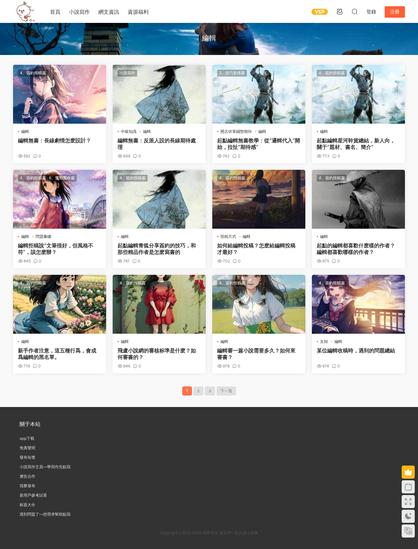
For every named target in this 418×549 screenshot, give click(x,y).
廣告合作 (27, 476)
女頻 (324, 341)
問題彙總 (43, 236)
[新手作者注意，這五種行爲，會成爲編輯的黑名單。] (59, 304)
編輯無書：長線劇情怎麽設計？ (54, 140)
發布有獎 (27, 457)
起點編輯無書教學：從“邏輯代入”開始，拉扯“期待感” (258, 143)
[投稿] (339, 11)
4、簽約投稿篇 (33, 72)
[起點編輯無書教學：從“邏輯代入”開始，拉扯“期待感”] (258, 94)
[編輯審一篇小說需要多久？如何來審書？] (258, 304)
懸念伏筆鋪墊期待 (236, 131)
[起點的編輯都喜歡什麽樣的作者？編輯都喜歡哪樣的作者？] (358, 199)
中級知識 (129, 131)
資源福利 (138, 12)
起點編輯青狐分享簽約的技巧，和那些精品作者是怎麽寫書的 (157, 248)
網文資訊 (108, 12)
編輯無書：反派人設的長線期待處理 (157, 143)
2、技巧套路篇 (232, 72)
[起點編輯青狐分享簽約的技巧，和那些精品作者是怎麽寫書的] (159, 199)
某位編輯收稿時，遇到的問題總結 (356, 350)
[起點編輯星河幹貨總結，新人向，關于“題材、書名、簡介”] (358, 94)
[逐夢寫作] (24, 11)
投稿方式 (228, 236)
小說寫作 (79, 12)
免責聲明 (27, 447)
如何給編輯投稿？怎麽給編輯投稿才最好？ (256, 248)
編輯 (25, 131)
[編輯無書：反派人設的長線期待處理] (159, 94)
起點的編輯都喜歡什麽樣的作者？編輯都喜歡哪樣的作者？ (356, 248)
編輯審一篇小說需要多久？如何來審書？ (256, 353)
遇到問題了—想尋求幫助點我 (45, 514)
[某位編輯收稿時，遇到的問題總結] (358, 304)
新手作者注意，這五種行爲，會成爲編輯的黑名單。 (57, 353)
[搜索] (354, 11)
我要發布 (27, 485)
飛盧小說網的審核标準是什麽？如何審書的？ (157, 353)
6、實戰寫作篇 (62, 177)
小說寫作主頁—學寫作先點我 (45, 466)
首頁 (55, 12)
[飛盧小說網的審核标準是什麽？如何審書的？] (159, 304)
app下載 (27, 438)
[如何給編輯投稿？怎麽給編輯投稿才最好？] (258, 199)
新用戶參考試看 (33, 495)
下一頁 (226, 390)
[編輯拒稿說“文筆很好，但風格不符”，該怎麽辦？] (59, 199)
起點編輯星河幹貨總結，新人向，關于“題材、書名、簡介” (356, 143)
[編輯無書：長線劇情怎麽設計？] (59, 94)
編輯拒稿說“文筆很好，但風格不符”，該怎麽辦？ (55, 248)
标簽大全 (27, 504)
